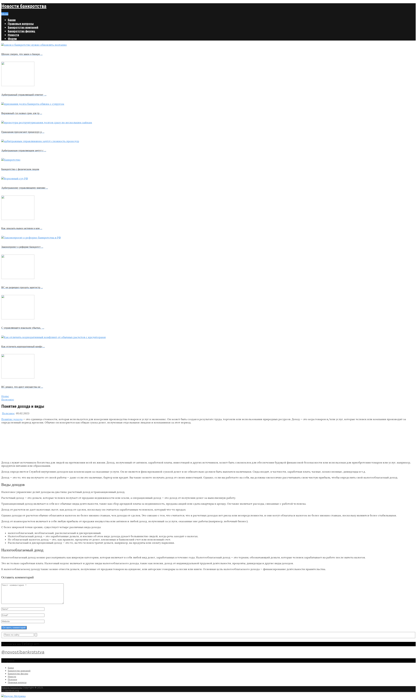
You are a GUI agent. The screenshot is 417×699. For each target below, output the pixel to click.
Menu (4, 13)
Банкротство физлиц (21, 31)
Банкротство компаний (23, 27)
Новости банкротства (23, 6)
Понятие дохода (11, 419)
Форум (12, 39)
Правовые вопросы (21, 24)
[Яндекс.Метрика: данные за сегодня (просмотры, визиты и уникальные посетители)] (13, 696)
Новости (13, 35)
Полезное (8, 413)
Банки (12, 20)
